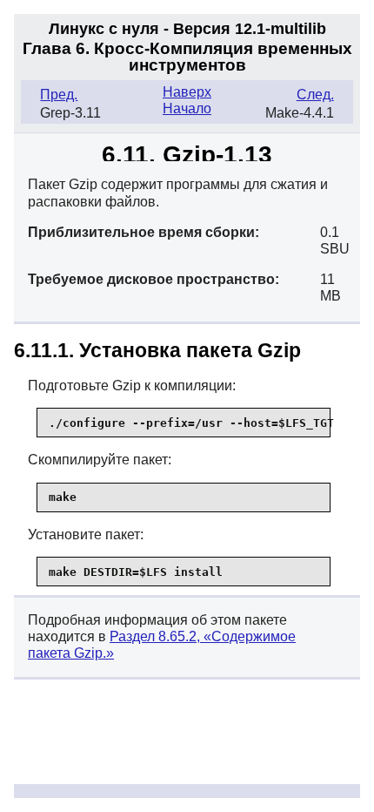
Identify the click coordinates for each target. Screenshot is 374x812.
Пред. (58, 94)
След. (315, 94)
